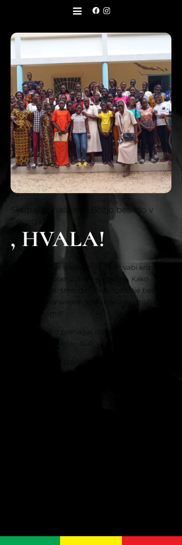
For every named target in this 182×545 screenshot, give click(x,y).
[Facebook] (95, 10)
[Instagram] (106, 11)
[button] (77, 11)
